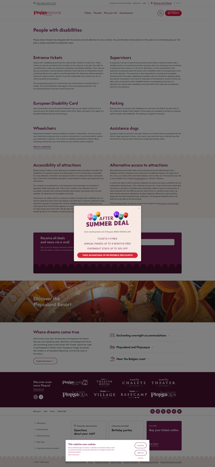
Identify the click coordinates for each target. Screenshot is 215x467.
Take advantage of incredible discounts (107, 255)
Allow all (140, 445)
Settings (140, 458)
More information (73, 455)
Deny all (141, 453)
